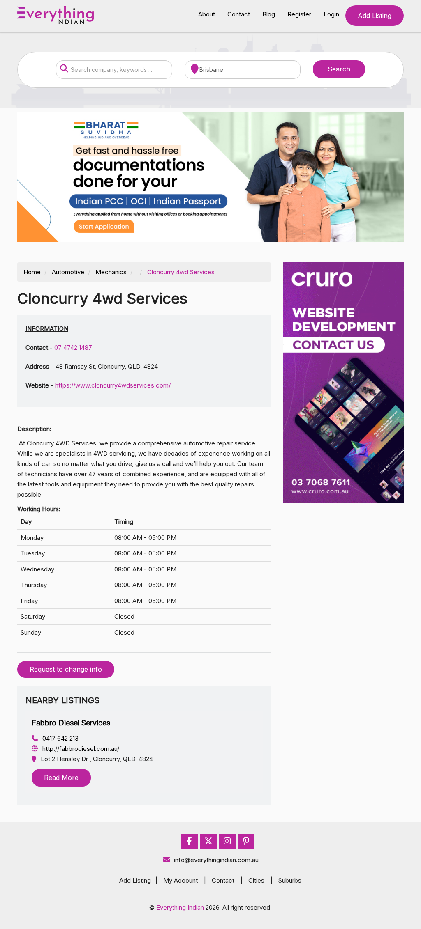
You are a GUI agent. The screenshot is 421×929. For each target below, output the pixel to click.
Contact (238, 14)
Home (32, 272)
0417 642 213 (60, 738)
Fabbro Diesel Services (71, 722)
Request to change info (66, 669)
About (206, 14)
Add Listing (374, 15)
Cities (256, 880)
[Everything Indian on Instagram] (227, 841)
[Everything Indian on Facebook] (189, 841)
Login (331, 14)
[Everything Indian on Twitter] (208, 841)
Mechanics (111, 272)
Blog (268, 14)
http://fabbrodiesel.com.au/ (80, 748)
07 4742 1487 (73, 347)
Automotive (68, 272)
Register (299, 14)
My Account (180, 880)
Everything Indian (180, 907)
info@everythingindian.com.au (216, 860)
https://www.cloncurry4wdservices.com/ (113, 385)
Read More (61, 777)
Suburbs (289, 880)
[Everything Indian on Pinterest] (246, 841)
